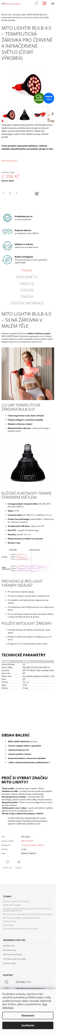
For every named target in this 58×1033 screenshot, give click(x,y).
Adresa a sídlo (9, 963)
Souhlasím (27, 1025)
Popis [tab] (27, 270)
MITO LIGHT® (27, 841)
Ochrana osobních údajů (14, 958)
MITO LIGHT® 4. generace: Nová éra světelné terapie (27, 914)
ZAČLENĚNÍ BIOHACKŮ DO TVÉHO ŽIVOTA (20, 929)
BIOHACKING (8, 925)
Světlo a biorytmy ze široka (16, 902)
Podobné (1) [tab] (26, 277)
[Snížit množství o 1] (17, 193)
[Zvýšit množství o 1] (3, 193)
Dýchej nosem (9, 921)
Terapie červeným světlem (32, 845)
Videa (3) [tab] (27, 283)
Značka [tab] (27, 296)
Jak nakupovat (9, 950)
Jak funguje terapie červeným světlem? (21, 918)
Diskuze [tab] (27, 290)
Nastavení (27, 1015)
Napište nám (9, 945)
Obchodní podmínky (12, 954)
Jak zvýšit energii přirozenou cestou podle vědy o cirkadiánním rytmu (27, 910)
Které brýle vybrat (12, 905)
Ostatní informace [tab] (27, 303)
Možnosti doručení (9, 160)
